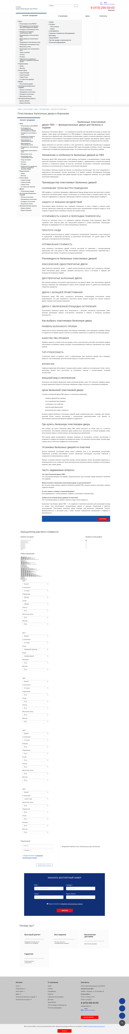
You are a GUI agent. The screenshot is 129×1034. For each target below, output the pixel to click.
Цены (87, 16)
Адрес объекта (71, 894)
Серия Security (24, 75)
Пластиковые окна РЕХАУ (27, 24)
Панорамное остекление (27, 92)
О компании (62, 16)
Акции (51, 22)
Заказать (64, 910)
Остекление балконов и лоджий (26, 86)
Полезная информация (56, 42)
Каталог (19, 982)
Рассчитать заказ (44, 865)
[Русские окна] (32, 4)
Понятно (64, 1031)
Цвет (24, 580)
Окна (19, 21)
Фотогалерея (54, 26)
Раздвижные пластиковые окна (29, 42)
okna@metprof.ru (86, 1006)
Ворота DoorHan (24, 103)
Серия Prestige (24, 73)
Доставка (52, 35)
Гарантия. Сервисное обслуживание (61, 33)
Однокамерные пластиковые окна (29, 35)
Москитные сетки (25, 46)
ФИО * (36, 885)
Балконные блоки (25, 96)
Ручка (24, 646)
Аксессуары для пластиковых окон (29, 49)
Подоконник (26, 594)
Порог (24, 653)
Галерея (51, 24)
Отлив (24, 601)
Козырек (25, 743)
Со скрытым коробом (26, 79)
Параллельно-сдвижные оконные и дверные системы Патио (29, 60)
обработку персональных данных (72, 904)
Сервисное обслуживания (55, 997)
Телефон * (69, 885)
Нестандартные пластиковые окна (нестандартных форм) (29, 26)
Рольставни (22, 70)
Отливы (22, 57)
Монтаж (24, 621)
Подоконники (22, 64)
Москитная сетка (27, 614)
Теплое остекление (25, 89)
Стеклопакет (26, 587)
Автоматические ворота (26, 98)
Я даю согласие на (32, 856)
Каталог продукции (29, 15)
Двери (20, 81)
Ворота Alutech (24, 101)
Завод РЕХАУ (53, 38)
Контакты (103, 16)
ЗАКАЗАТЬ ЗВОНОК (88, 1017)
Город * (36, 894)
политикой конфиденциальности (96, 1026)
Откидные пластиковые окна (29, 29)
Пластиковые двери (26, 84)
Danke (21, 66)
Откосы (22, 54)
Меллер (22, 68)
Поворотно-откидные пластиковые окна (26, 32)
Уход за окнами (24, 52)
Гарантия (50, 994)
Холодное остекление (26, 94)
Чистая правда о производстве (59, 40)
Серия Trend (23, 77)
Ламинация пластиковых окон (29, 44)
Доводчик (25, 659)
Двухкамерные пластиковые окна (28, 39)
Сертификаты (53, 31)
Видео (52, 29)
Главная (20, 109)
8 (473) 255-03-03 (103, 7)
